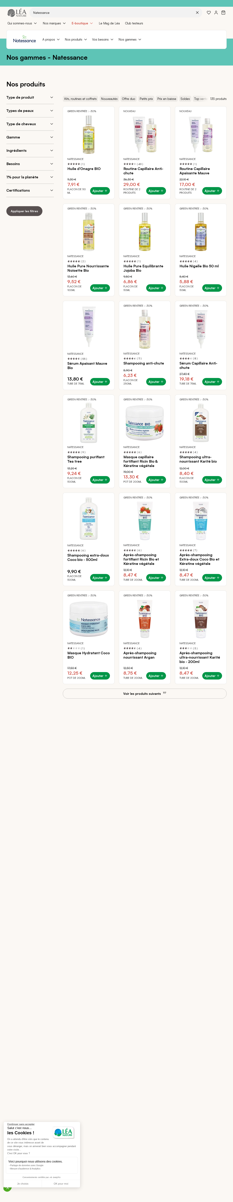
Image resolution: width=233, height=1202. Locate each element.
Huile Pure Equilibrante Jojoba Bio (143, 268)
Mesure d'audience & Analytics (25, 1168)
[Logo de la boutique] (16, 12)
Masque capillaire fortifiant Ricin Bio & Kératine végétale (140, 461)
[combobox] (115, 12)
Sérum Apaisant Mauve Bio (87, 365)
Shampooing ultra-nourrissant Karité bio (198, 459)
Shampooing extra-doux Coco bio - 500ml (88, 557)
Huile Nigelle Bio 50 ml (199, 266)
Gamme (13, 137)
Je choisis (22, 1183)
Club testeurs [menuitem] (134, 23)
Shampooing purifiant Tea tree (85, 459)
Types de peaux (19, 110)
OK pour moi (61, 1183)
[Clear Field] (197, 12)
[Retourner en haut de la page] (222, 696)
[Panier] (223, 12)
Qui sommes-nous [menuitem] (19, 23)
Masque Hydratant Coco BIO (88, 655)
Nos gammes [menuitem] (128, 39)
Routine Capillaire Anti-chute (143, 171)
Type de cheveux (21, 124)
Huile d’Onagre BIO (84, 169)
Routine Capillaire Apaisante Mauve (194, 171)
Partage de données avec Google (27, 1165)
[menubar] (116, 23)
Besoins (13, 163)
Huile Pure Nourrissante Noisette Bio (88, 268)
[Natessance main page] (24, 39)
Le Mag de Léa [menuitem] (109, 23)
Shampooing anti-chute (143, 363)
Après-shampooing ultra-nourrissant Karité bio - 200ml (199, 657)
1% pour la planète (22, 177)
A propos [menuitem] (48, 39)
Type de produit (20, 97)
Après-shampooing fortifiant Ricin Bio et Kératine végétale (141, 559)
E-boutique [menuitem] (80, 23)
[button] (7, 1187)
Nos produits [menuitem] (73, 39)
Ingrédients (16, 150)
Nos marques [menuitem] (52, 23)
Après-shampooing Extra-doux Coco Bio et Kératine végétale (199, 559)
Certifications (18, 190)
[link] (208, 12)
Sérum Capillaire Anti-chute (198, 365)
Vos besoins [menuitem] (100, 39)
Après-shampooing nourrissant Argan (139, 655)
